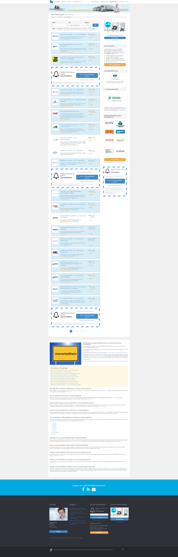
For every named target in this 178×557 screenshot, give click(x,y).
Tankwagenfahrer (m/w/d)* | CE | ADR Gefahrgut (71, 228)
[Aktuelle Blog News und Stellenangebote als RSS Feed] (88, 489)
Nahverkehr (59, 28)
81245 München (93, 161)
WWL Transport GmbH (64, 304)
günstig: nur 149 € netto (111, 61)
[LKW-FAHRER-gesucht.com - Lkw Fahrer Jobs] (51, 1)
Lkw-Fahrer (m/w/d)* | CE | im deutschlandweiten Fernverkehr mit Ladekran (70, 263)
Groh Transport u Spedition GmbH (67, 52)
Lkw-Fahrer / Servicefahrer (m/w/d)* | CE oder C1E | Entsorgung (72, 58)
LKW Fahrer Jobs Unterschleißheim (97, 355)
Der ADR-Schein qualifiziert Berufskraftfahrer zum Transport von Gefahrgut (78, 513)
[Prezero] (109, 151)
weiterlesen (122, 110)
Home (54, 17)
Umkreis (87, 22)
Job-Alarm (103, 549)
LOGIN (127, 1)
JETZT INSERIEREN (115, 64)
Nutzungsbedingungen (80, 549)
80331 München (93, 205)
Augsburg (89, 361)
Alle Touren (91, 28)
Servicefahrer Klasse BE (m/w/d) (69, 111)
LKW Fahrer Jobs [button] (95, 1)
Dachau (111, 361)
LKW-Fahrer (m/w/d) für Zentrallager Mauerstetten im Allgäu (70, 192)
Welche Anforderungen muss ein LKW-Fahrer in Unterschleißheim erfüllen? (65, 373)
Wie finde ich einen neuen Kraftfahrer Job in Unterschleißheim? (63, 378)
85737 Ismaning (93, 58)
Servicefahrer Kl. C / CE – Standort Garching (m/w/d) (73, 100)
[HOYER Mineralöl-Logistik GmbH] (109, 140)
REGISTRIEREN (121, 1)
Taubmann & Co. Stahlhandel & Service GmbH (69, 145)
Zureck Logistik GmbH (64, 245)
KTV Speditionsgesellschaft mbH (66, 270)
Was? (53, 22)
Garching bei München (92, 91)
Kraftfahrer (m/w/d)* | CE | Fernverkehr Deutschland (72, 251)
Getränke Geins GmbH (64, 210)
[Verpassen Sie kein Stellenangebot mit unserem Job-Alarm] (93, 489)
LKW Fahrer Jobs (60, 17)
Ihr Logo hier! (115, 159)
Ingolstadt (94, 361)
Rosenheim (103, 361)
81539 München (93, 192)
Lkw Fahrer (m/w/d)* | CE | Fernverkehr (72, 298)
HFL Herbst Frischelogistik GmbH (66, 257)
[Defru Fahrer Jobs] (109, 132)
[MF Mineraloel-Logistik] (120, 124)
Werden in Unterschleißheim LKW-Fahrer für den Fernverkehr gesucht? (64, 381)
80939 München (93, 151)
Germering (115, 361)
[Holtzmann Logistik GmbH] (55, 289)
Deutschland (92, 229)
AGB (87, 549)
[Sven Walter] (120, 140)
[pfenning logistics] (109, 123)
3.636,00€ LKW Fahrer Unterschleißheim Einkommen (117, 352)
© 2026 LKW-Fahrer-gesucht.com (60, 549)
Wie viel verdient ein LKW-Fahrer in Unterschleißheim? (61, 371)
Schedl (61, 155)
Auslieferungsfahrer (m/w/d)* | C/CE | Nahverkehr (71, 45)
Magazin (69, 1)
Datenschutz (92, 549)
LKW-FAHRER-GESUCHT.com (103, 390)
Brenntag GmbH (63, 165)
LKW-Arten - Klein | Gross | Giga (77, 520)
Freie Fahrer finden (115, 40)
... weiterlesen (69, 391)
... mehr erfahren (102, 406)
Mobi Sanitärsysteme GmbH (65, 119)
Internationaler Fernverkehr (76, 28)
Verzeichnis (63, 1)
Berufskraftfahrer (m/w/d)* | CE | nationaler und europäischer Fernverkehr (73, 287)
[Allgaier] (120, 132)
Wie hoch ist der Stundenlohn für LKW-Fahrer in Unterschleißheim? (63, 375)
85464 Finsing (93, 35)
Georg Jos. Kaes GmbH (64, 199)
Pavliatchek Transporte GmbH (66, 132)
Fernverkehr (66, 28)
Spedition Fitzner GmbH (65, 94)
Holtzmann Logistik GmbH (65, 293)
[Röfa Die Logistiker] (120, 151)
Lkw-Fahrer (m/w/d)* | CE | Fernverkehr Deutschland (72, 239)
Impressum (71, 549)
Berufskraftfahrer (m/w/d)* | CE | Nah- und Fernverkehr (73, 216)
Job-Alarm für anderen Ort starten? (87, 79)
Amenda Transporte (64, 222)
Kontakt (98, 549)
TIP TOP (61, 63)
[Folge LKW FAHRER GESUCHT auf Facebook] (83, 489)
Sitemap (108, 549)
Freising (107, 361)
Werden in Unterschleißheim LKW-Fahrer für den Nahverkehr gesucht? (64, 383)
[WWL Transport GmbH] (55, 301)
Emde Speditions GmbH (65, 39)
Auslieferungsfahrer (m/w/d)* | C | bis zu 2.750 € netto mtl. (72, 125)
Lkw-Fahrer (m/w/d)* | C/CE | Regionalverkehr (69, 138)
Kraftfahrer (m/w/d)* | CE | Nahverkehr (71, 150)
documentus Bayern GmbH (65, 106)
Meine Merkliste (77, 1)
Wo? (70, 22)
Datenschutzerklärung (80, 83)
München (85, 361)
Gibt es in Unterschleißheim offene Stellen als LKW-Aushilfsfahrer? (63, 379)
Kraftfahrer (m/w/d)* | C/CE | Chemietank (72, 160)
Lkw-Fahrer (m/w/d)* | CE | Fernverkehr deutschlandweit (72, 276)
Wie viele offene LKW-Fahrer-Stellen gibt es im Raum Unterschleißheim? (65, 370)
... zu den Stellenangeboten (58, 455)
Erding (126, 361)
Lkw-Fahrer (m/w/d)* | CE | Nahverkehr (71, 90)
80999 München (93, 112)
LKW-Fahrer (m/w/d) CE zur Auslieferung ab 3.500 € (73, 205)
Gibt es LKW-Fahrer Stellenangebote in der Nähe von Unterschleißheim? (65, 376)
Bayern (91, 218)
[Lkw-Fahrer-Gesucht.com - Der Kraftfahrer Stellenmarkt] (57, 8)
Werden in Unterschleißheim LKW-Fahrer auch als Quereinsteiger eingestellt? (66, 384)
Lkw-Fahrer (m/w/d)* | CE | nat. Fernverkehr (73, 34)
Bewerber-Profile (104, 1)
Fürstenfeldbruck (121, 361)
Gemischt (85, 28)
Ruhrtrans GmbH (63, 234)
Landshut (98, 361)
